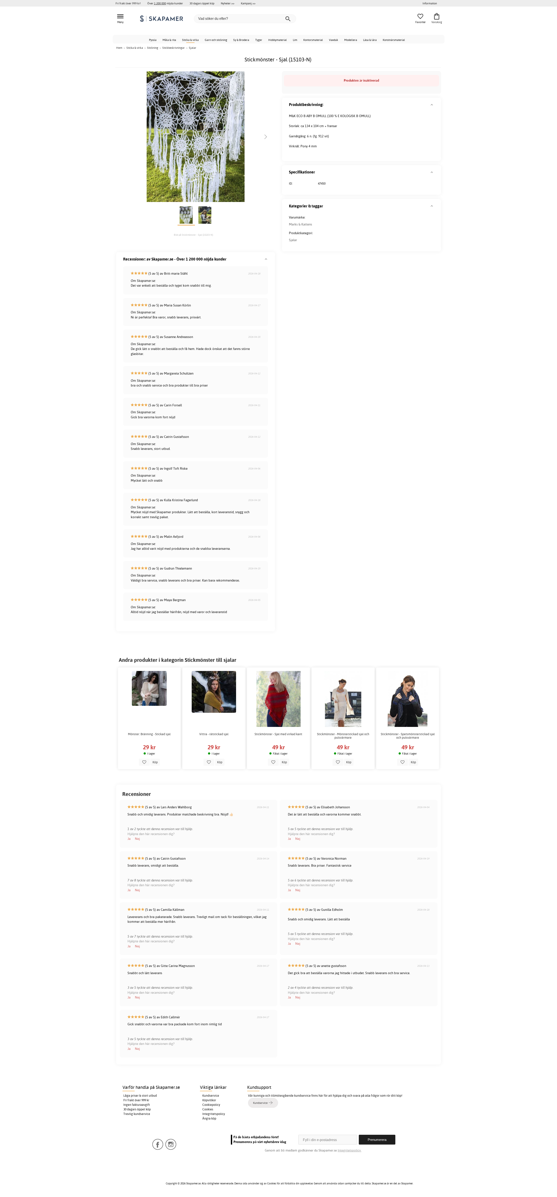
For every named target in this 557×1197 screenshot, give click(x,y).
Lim (295, 40)
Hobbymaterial (277, 40)
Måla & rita (169, 40)
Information (430, 3)
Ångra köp (209, 1118)
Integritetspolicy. (349, 1150)
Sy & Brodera (241, 40)
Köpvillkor (209, 1100)
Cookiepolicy (211, 1105)
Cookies (207, 1109)
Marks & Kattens (300, 224)
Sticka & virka (190, 40)
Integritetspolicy (213, 1114)
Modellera (350, 40)
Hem (119, 47)
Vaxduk (333, 40)
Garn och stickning (216, 40)
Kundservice (210, 1096)
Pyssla (152, 40)
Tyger (258, 40)
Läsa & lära (370, 40)
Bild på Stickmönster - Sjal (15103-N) (193, 234)
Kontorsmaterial (313, 40)
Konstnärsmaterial (394, 40)
